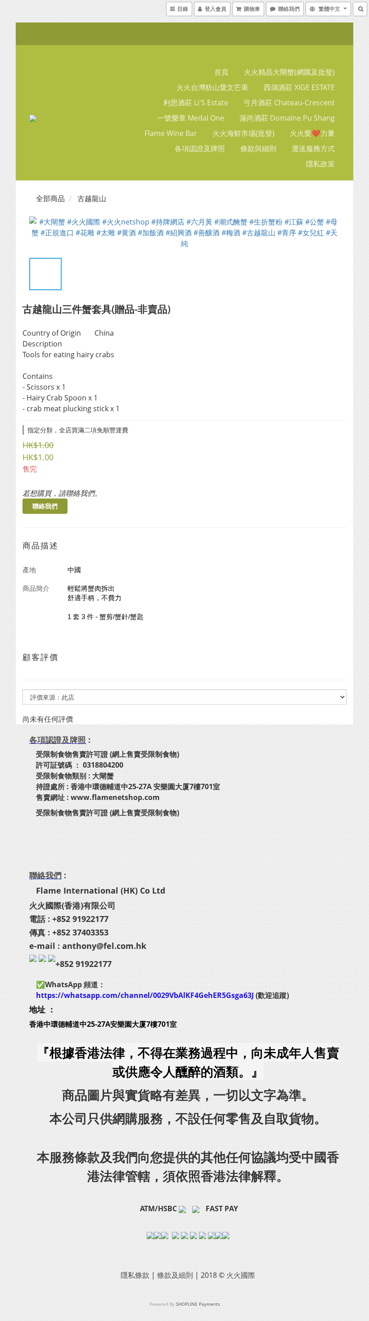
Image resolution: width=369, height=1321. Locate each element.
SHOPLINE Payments (198, 1304)
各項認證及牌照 (200, 148)
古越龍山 (91, 198)
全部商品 (50, 198)
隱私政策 (320, 164)
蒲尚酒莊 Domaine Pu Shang (287, 118)
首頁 (221, 72)
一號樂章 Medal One (190, 118)
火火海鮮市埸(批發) (243, 133)
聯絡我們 (45, 506)
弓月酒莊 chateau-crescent (289, 103)
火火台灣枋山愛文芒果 (212, 87)
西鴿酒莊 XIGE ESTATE (299, 87)
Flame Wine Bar (170, 133)
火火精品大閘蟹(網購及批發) (289, 72)
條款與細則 (258, 148)
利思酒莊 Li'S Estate (195, 103)
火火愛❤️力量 (312, 133)
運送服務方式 (313, 148)
